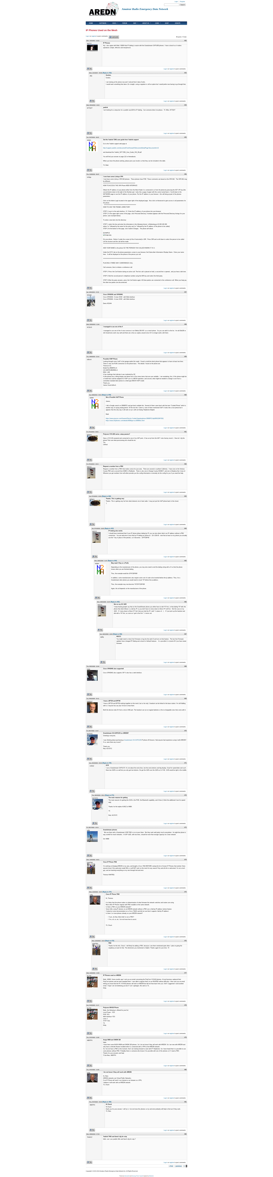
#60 (185, 395)
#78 (185, 1005)
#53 (185, 73)
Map (133, 23)
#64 (185, 528)
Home (91, 23)
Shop (167, 23)
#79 (185, 1037)
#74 (185, 859)
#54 (185, 105)
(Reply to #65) (115, 602)
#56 (185, 174)
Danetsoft (127, 1175)
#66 (185, 602)
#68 (185, 666)
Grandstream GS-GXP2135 (132, 740)
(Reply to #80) (106, 1102)
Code (155, 23)
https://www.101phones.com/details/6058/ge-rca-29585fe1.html (125, 420)
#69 (185, 698)
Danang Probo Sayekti (137, 1175)
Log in (88, 36)
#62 (185, 464)
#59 (185, 356)
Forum (124, 23)
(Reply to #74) (106, 892)
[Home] (103, 16)
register (94, 36)
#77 (185, 973)
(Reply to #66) (117, 634)
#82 (185, 1134)
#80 (185, 1069)
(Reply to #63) (109, 528)
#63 (185, 496)
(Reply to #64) (112, 560)
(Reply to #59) (106, 395)
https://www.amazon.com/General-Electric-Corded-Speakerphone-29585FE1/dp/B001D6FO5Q (134, 418)
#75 (185, 892)
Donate (177, 23)
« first (171, 1166)
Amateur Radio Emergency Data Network (145, 9)
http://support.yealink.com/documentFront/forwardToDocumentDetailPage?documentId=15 (131, 148)
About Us (144, 23)
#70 (185, 731)
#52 (185, 40)
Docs (112, 23)
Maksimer (151, 1175)
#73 (185, 827)
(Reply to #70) (106, 763)
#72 (185, 795)
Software (101, 23)
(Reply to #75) (109, 941)
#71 (185, 763)
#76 (185, 941)
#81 (185, 1102)
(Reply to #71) (109, 795)
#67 (185, 634)
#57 (185, 292)
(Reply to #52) (107, 73)
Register (182, 1)
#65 (185, 560)
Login (176, 1)
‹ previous (178, 1166)
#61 (185, 432)
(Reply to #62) (106, 496)
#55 (185, 137)
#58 (185, 324)
